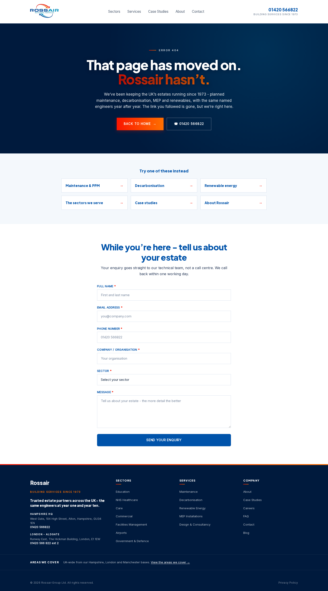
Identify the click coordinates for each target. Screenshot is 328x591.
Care (119, 508)
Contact (198, 11)
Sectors (114, 11)
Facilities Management (131, 524)
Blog (246, 532)
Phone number (109, 328)
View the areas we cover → (170, 562)
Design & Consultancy (194, 524)
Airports (121, 532)
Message (105, 392)
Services (134, 11)
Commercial (124, 516)
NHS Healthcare (127, 500)
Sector (104, 371)
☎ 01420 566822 (189, 124)
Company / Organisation (118, 349)
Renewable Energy (192, 508)
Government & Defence (132, 541)
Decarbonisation (190, 500)
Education (123, 491)
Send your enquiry (164, 440)
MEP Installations (191, 516)
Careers (249, 508)
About (180, 11)
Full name (106, 286)
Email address (109, 307)
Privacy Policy (288, 582)
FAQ (246, 516)
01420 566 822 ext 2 (44, 543)
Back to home (140, 124)
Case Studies (158, 11)
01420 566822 (283, 9)
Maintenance (188, 491)
